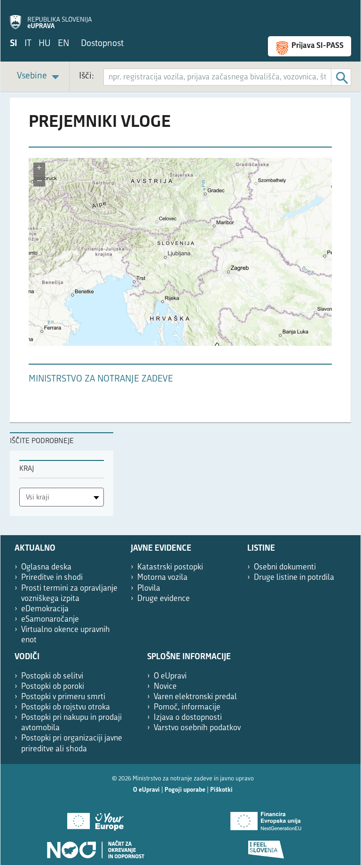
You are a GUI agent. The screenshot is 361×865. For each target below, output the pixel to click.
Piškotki (221, 790)
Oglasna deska (46, 567)
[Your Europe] (95, 818)
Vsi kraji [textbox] (37, 497)
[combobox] (61, 497)
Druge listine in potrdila (294, 578)
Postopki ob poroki (52, 687)
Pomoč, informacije (187, 707)
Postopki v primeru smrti (63, 697)
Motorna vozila (162, 578)
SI (13, 43)
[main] (180, 265)
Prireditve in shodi (52, 578)
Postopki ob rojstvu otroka (65, 707)
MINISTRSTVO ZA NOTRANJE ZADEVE (101, 379)
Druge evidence (163, 599)
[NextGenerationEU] (265, 818)
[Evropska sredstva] (265, 846)
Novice (165, 687)
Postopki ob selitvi (52, 676)
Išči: (86, 76)
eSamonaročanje (50, 619)
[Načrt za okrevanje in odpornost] (95, 846)
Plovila (148, 588)
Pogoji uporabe (185, 790)
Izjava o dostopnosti (188, 718)
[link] (39, 77)
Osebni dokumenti (285, 567)
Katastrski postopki (170, 567)
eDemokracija (45, 609)
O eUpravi (170, 676)
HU (45, 43)
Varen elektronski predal (195, 697)
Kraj (26, 469)
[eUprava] (50, 17)
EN (63, 43)
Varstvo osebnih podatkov (197, 728)
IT (27, 43)
